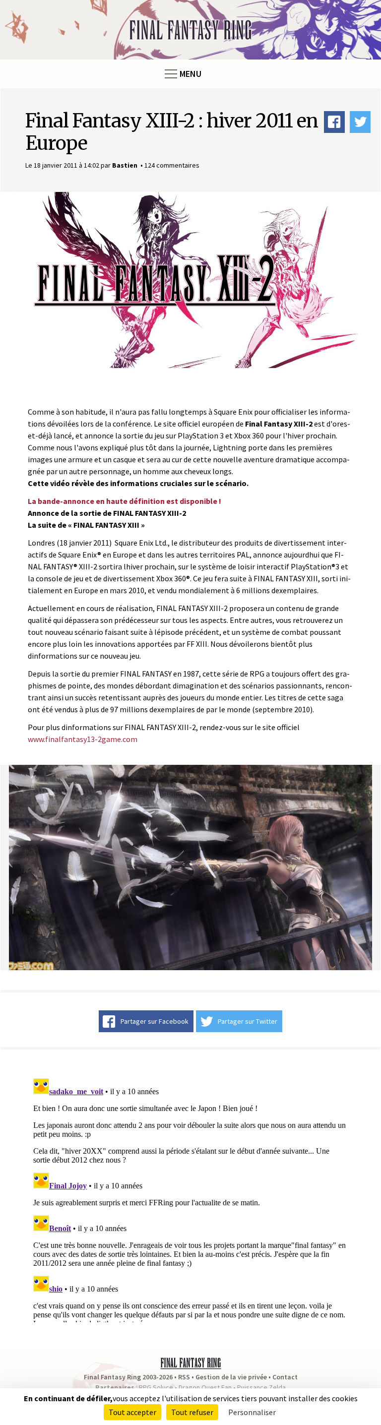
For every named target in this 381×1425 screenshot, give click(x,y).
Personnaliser (252, 1412)
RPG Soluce (156, 1387)
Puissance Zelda (261, 1387)
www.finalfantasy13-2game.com (82, 739)
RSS (184, 1376)
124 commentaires (171, 165)
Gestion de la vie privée (231, 1376)
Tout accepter (132, 1412)
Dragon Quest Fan (205, 1387)
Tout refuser (192, 1412)
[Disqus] (190, 1198)
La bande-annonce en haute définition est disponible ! (124, 501)
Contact (285, 1376)
